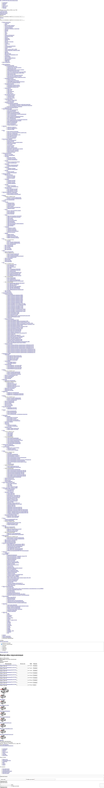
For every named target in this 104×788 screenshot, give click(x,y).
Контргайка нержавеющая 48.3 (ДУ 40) (8, 677)
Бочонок (1, 740)
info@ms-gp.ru (3, 14)
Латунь (3, 763)
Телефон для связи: (30, 779)
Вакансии (4, 6)
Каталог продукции (6, 22)
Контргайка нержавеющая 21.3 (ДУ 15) (8, 667)
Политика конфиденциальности (6, 745)
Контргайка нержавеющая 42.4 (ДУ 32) (8, 674)
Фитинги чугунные (6, 643)
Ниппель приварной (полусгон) (6, 734)
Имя (12, 784)
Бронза (3, 764)
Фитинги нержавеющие (7, 644)
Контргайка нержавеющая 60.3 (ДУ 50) (8, 679)
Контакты (4, 3)
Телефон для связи (15, 786)
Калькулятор (5, 755)
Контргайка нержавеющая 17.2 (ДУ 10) (8, 665)
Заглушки (4, 645)
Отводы (4, 646)
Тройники (4, 649)
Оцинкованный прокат (7, 771)
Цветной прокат (5, 773)
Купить (34, 684)
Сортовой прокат (6, 769)
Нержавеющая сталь (6, 760)
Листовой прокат (6, 768)
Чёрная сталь (5, 759)
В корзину (35, 665)
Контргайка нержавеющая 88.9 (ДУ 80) (8, 684)
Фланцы (4, 650)
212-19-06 (3, 11)
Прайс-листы (5, 5)
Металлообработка (6, 62)
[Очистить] (22, 20)
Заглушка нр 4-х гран (4, 705)
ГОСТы (4, 4)
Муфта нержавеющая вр (5, 711)
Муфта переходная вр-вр (5, 716)
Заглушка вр (2, 699)
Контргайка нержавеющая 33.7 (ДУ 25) (8, 672)
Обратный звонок (3, 12)
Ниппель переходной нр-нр (5, 722)
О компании (4, 2)
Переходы (4, 647)
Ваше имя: (3, 779)
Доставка (4, 7)
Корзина (1, 17)
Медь (3, 762)
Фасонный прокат (6, 772)
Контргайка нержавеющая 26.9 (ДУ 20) (8, 669)
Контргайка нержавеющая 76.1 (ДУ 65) (8, 681)
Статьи (3, 753)
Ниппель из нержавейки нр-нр (6, 728)
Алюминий (4, 761)
